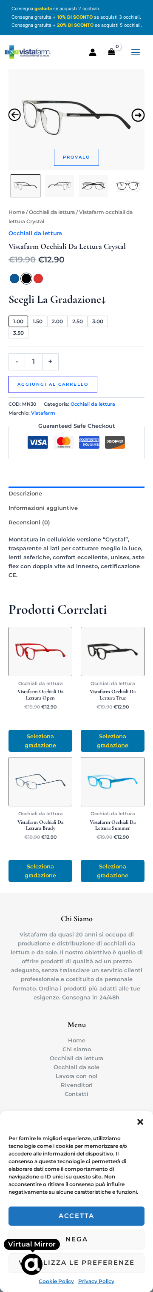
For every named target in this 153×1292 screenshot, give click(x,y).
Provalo (76, 157)
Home (16, 212)
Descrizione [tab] (25, 493)
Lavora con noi (76, 1076)
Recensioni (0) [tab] (29, 522)
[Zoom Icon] (76, 117)
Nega (76, 1239)
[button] (140, 1122)
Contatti (76, 1094)
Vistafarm (43, 413)
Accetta (76, 1216)
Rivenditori (77, 1085)
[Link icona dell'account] (92, 52)
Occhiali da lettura (52, 212)
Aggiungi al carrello (52, 384)
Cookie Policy (56, 1281)
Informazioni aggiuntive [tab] (43, 508)
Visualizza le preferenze (77, 1262)
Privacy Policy (96, 1281)
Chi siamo (76, 1049)
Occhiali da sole (76, 1067)
